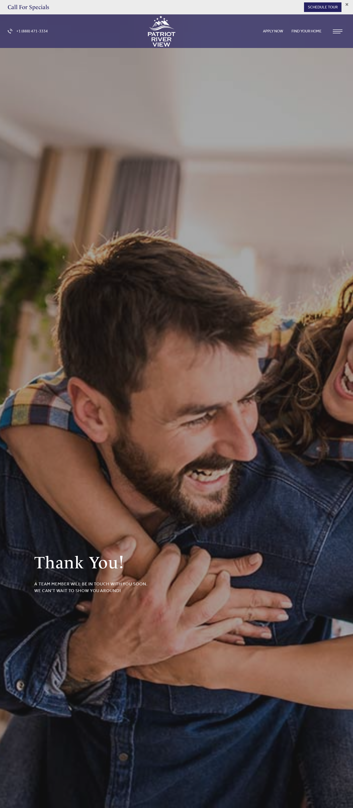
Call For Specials (28, 7)
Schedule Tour (323, 7)
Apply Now (273, 31)
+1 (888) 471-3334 (32, 31)
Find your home (307, 31)
